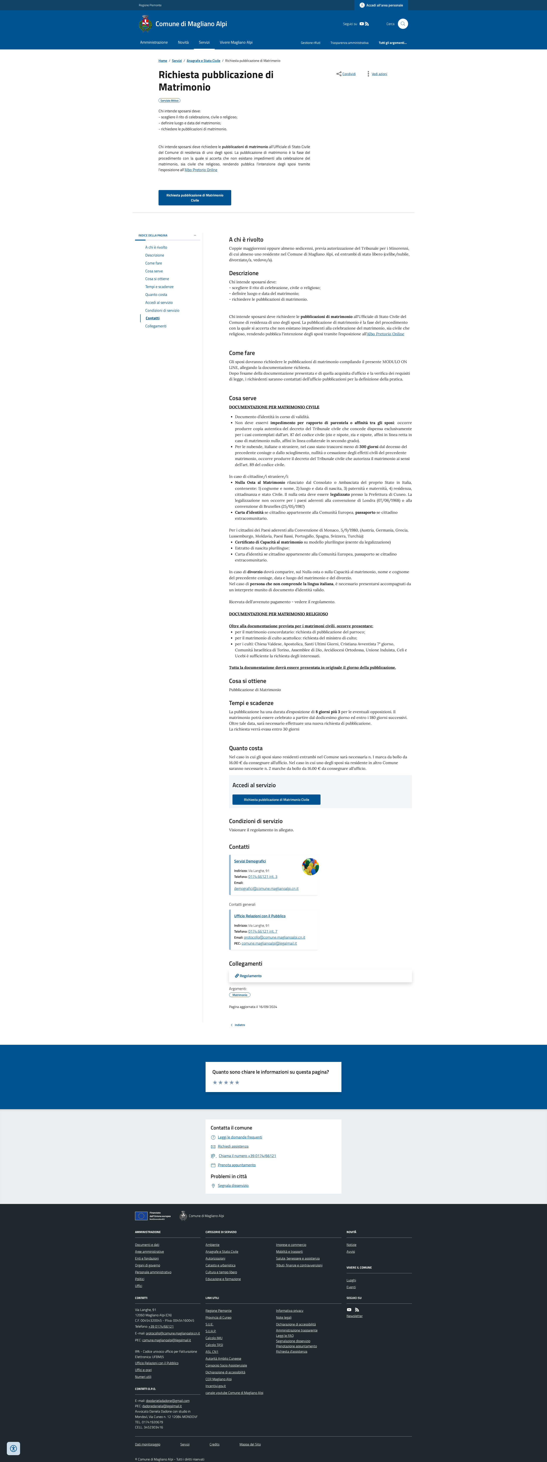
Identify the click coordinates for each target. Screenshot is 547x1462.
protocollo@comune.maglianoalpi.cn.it (274, 937)
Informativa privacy (289, 1310)
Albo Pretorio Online (201, 170)
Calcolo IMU (214, 1337)
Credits (214, 1444)
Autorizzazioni (215, 1258)
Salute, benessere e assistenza (298, 1258)
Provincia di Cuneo (218, 1317)
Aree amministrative (149, 1251)
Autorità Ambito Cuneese (223, 1358)
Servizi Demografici (250, 861)
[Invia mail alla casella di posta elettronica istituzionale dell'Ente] (173, 1333)
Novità (183, 42)
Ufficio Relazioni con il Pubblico (260, 916)
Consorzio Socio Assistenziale (226, 1365)
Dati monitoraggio (147, 1444)
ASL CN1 (212, 1351)
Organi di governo (147, 1265)
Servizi (204, 42)
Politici (139, 1278)
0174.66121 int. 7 (262, 931)
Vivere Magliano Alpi (236, 42)
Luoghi (351, 1280)
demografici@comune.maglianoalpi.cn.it (266, 888)
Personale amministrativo (153, 1272)
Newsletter (355, 1315)
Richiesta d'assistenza (291, 1351)
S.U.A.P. (211, 1331)
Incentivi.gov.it (216, 1385)
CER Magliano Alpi (219, 1379)
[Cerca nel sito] (401, 24)
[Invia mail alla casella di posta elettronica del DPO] (168, 1400)
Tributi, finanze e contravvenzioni (299, 1265)
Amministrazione (154, 42)
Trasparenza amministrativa (350, 42)
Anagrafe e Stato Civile (203, 60)
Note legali (283, 1317)
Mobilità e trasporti (289, 1251)
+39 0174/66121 (161, 1326)
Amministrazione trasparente (297, 1330)
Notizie (351, 1244)
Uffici (138, 1285)
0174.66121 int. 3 (262, 876)
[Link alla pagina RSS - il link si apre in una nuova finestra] (366, 24)
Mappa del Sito (250, 1444)
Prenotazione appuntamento (296, 1346)
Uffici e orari (143, 1369)
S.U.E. (209, 1324)
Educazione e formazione (223, 1278)
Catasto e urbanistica (220, 1265)
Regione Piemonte (150, 5)
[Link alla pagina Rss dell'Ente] (357, 1309)
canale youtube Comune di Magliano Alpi (234, 1392)
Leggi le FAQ (285, 1335)
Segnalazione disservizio (293, 1340)
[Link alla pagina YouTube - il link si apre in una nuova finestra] (361, 24)
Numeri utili (143, 1376)
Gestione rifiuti (310, 42)
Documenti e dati (147, 1244)
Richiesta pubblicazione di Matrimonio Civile (195, 198)
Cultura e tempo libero (221, 1272)
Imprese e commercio (291, 1244)
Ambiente (212, 1244)
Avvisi (351, 1251)
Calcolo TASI (214, 1344)
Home (163, 60)
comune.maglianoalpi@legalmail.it (269, 943)
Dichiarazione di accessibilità (225, 1372)
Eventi (351, 1287)
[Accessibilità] (13, 1448)
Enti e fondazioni (147, 1258)
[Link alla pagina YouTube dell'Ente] (349, 1309)
